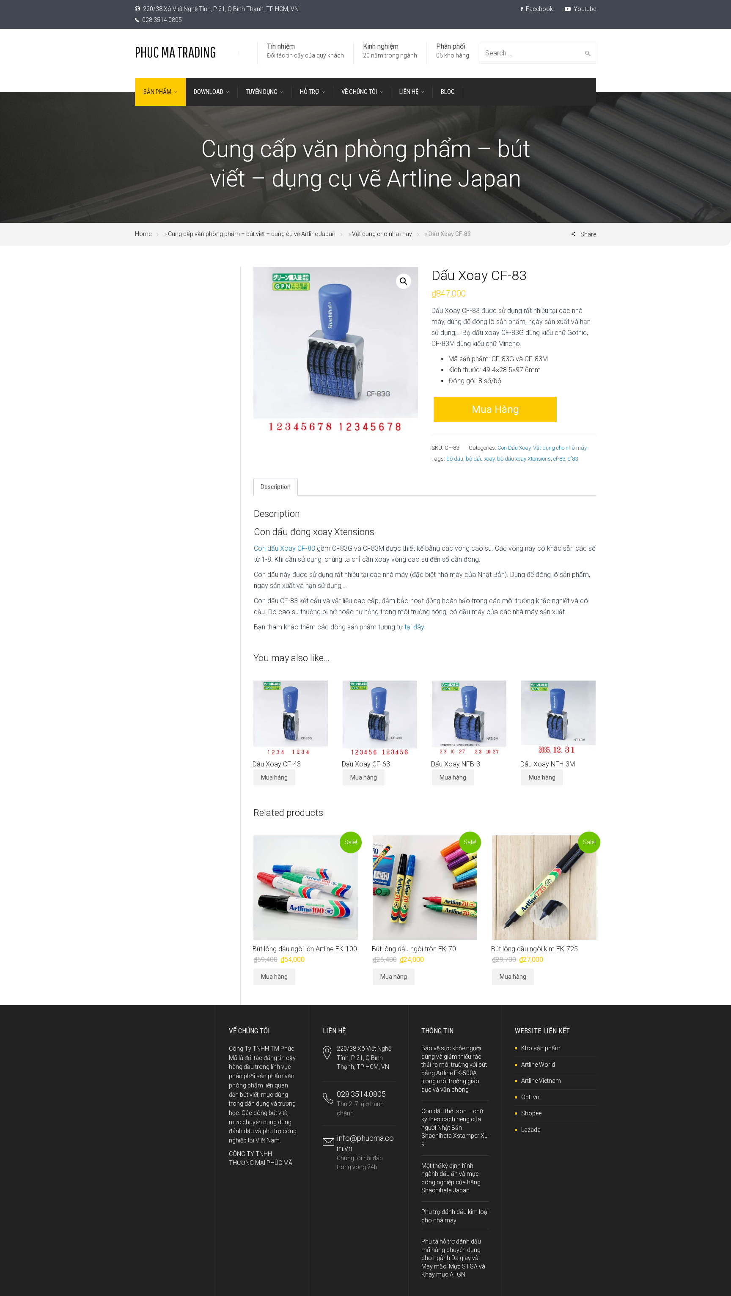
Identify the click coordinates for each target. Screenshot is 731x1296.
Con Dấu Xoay (513, 448)
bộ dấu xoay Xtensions (524, 459)
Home (143, 234)
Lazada (531, 1129)
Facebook (539, 8)
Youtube (584, 8)
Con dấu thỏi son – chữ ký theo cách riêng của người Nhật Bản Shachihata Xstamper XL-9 (455, 1128)
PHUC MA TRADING (175, 51)
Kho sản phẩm (541, 1048)
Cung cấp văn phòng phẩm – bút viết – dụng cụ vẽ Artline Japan (251, 234)
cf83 (573, 459)
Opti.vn (530, 1097)
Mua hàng (495, 409)
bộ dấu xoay (480, 459)
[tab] (275, 487)
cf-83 (559, 459)
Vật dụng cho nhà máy (382, 234)
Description (276, 486)
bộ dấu (454, 459)
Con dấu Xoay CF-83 (284, 548)
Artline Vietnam (541, 1080)
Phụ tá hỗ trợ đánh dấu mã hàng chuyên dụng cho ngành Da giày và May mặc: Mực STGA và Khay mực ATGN (453, 1258)
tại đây (414, 627)
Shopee (531, 1113)
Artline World (538, 1064)
